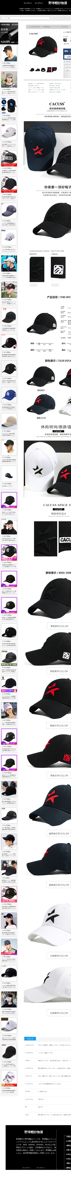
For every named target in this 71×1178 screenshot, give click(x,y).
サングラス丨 (28, 3)
